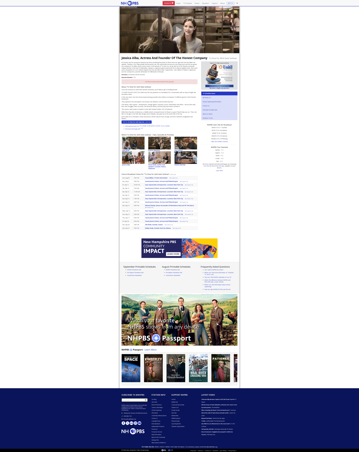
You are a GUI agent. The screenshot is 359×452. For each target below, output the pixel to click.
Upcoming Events (176, 424)
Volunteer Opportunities (178, 426)
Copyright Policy (156, 421)
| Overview (218, 410)
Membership (175, 415)
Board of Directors (157, 405)
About (222, 3)
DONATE (168, 3)
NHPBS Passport (176, 418)
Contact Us (206, 106)
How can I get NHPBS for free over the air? (217, 289)
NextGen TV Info (208, 118)
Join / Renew (223, 450)
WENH (157, 447)
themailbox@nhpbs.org (129, 419)
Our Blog (154, 399)
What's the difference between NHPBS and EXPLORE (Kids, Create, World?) (217, 281)
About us (200, 450)
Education (205, 3)
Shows (197, 3)
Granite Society (176, 410)
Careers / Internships (157, 407)
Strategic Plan (155, 440)
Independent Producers (158, 426)
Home (178, 3)
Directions (215, 450)
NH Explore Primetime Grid (135, 272)
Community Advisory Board (159, 415)
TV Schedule (187, 3)
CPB (171, 450)
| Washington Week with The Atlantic (217, 429)
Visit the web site (136, 122)
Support (215, 3)
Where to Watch (208, 114)
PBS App (221, 166)
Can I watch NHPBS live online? (213, 270)
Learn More (219, 170)
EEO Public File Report (177, 447)
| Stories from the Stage (213, 418)
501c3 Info (154, 402)
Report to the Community (158, 437)
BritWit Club (175, 402)
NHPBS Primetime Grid (134, 270)
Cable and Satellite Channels (219, 141)
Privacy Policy (232, 450)
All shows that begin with (134, 129)
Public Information (156, 434)
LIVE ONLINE (207, 166)
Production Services (157, 432)
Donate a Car (175, 407)
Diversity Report (156, 424)
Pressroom (155, 429)
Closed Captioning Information (212, 102)
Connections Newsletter (134, 275)
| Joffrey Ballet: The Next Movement (213, 421)
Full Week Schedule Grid (210, 110)
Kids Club (174, 413)
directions (144, 413)
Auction (174, 399)
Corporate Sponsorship (178, 405)
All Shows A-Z (207, 97)
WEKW (167, 447)
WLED (162, 447)
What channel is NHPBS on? (159, 443)
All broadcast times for (147, 126)
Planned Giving (175, 421)
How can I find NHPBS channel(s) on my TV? (217, 277)
